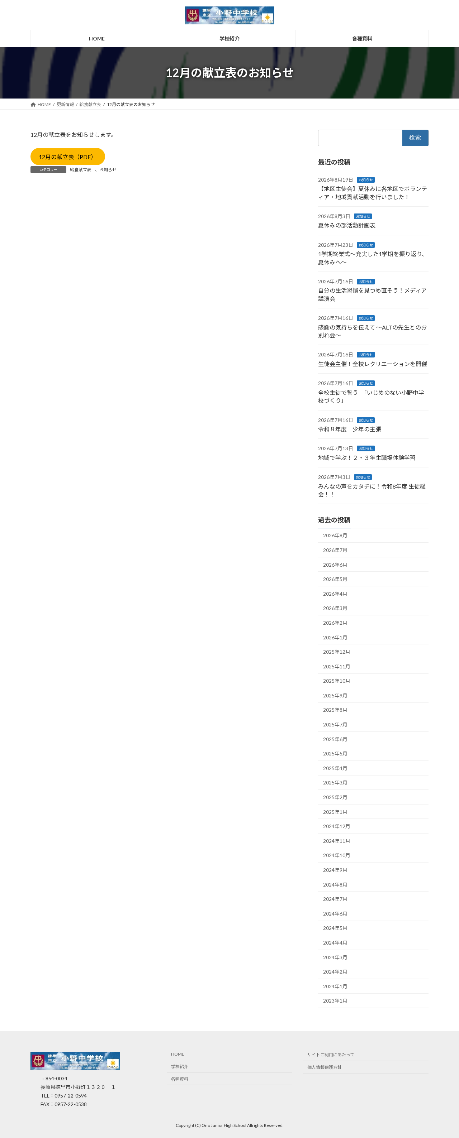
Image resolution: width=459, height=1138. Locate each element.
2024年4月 (335, 943)
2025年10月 (336, 681)
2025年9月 (335, 695)
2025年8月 (335, 710)
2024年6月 (335, 914)
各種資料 (179, 1079)
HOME (177, 1054)
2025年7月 (335, 724)
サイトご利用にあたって (330, 1055)
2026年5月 (335, 579)
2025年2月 (335, 797)
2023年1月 (335, 1001)
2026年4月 (335, 594)
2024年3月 (335, 957)
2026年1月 (335, 637)
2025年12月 (336, 652)
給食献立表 (80, 169)
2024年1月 (335, 986)
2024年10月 (336, 856)
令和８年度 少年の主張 (349, 429)
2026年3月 (335, 608)
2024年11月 (336, 841)
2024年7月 (335, 899)
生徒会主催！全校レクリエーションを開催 (373, 363)
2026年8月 (335, 536)
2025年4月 (335, 768)
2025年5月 (335, 753)
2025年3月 (335, 783)
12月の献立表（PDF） (67, 156)
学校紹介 (179, 1067)
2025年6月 (335, 739)
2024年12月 (336, 826)
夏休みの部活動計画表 (346, 225)
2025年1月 (335, 812)
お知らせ (108, 169)
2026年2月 (335, 623)
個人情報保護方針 (324, 1067)
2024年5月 (335, 928)
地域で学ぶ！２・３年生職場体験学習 (367, 457)
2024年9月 (335, 870)
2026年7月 (335, 550)
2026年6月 (335, 565)
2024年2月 (335, 972)
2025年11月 (336, 666)
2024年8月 (335, 885)
